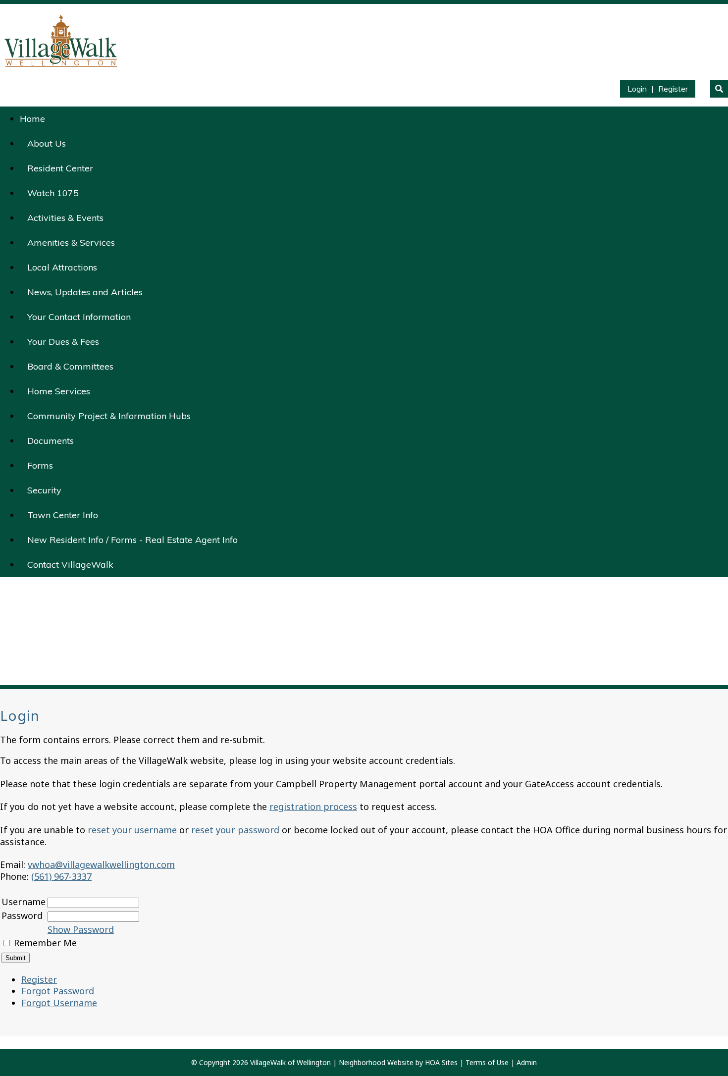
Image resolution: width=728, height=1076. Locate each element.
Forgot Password (57, 991)
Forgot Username (59, 1003)
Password (22, 915)
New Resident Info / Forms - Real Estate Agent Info (132, 539)
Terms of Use (487, 1062)
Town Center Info (62, 515)
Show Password (81, 929)
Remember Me (45, 943)
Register (673, 89)
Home (32, 118)
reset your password (235, 830)
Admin (527, 1062)
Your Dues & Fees (63, 341)
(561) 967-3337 (61, 876)
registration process (313, 806)
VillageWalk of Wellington (290, 1062)
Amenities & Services (71, 242)
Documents (50, 440)
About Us (46, 143)
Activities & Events (65, 217)
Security (44, 490)
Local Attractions (62, 267)
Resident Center (60, 168)
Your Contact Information (79, 317)
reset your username (132, 830)
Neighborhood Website (376, 1062)
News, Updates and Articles (85, 292)
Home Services (58, 391)
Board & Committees (70, 366)
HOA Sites (441, 1062)
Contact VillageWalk (70, 564)
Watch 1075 (53, 193)
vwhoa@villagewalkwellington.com (101, 864)
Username (23, 902)
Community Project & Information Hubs (109, 416)
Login (637, 89)
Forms (40, 465)
